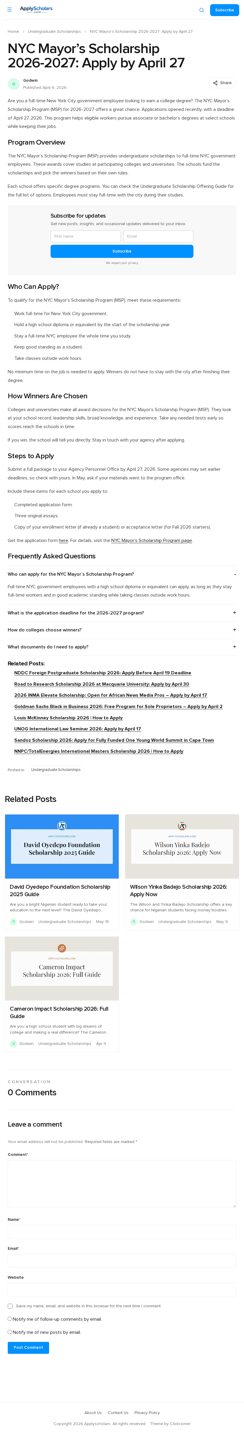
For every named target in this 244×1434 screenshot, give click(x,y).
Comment (18, 1155)
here (63, 540)
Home (13, 32)
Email (13, 1248)
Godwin (30, 80)
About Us (93, 1413)
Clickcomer (180, 1424)
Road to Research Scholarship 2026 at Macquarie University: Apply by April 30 (101, 684)
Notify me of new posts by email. (47, 1332)
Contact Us (118, 1413)
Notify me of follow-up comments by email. (57, 1319)
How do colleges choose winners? (45, 630)
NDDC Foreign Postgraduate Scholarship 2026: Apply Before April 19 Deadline (102, 673)
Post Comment (28, 1347)
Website (16, 1277)
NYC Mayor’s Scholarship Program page (151, 540)
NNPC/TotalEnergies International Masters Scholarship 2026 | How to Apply (98, 751)
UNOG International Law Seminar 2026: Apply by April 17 (77, 729)
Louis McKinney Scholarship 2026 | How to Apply (68, 718)
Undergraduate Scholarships (54, 32)
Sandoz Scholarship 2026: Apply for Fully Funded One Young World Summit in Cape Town (114, 740)
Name (14, 1220)
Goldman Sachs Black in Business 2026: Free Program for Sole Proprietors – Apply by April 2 (118, 707)
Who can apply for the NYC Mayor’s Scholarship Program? (71, 574)
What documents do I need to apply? (48, 647)
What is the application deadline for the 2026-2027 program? (76, 613)
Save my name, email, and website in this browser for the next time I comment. (89, 1306)
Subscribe (224, 10)
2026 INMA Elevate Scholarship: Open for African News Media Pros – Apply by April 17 (110, 695)
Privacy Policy (147, 1413)
